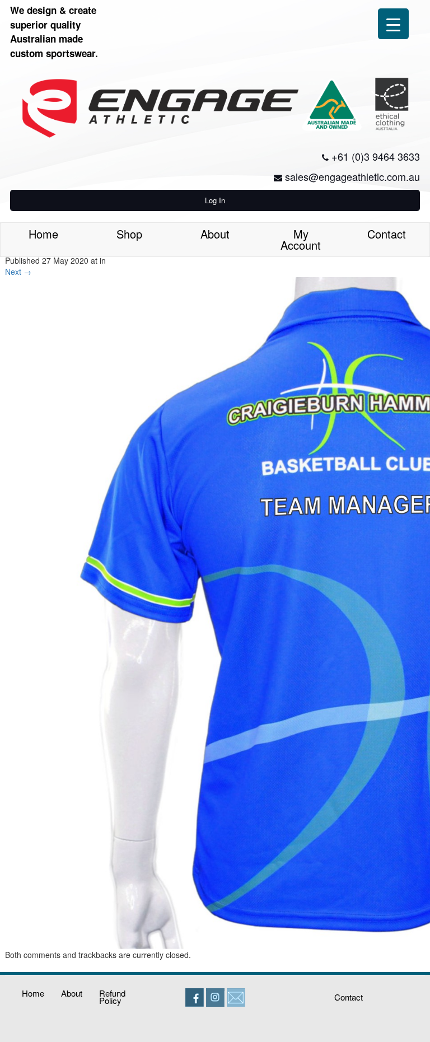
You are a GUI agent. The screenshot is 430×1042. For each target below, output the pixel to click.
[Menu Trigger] (393, 23)
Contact (386, 234)
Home (43, 234)
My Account (301, 239)
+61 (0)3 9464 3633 (375, 156)
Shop (129, 234)
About (215, 234)
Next (18, 271)
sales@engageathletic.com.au (352, 176)
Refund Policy (112, 996)
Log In (215, 200)
